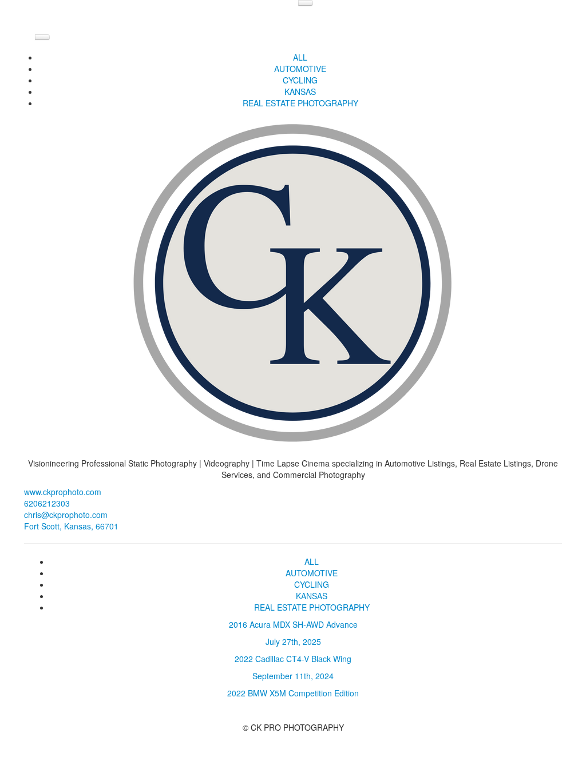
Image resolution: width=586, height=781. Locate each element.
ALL (300, 57)
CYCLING (300, 80)
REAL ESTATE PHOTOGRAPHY (300, 103)
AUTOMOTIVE (300, 68)
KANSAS (300, 91)
